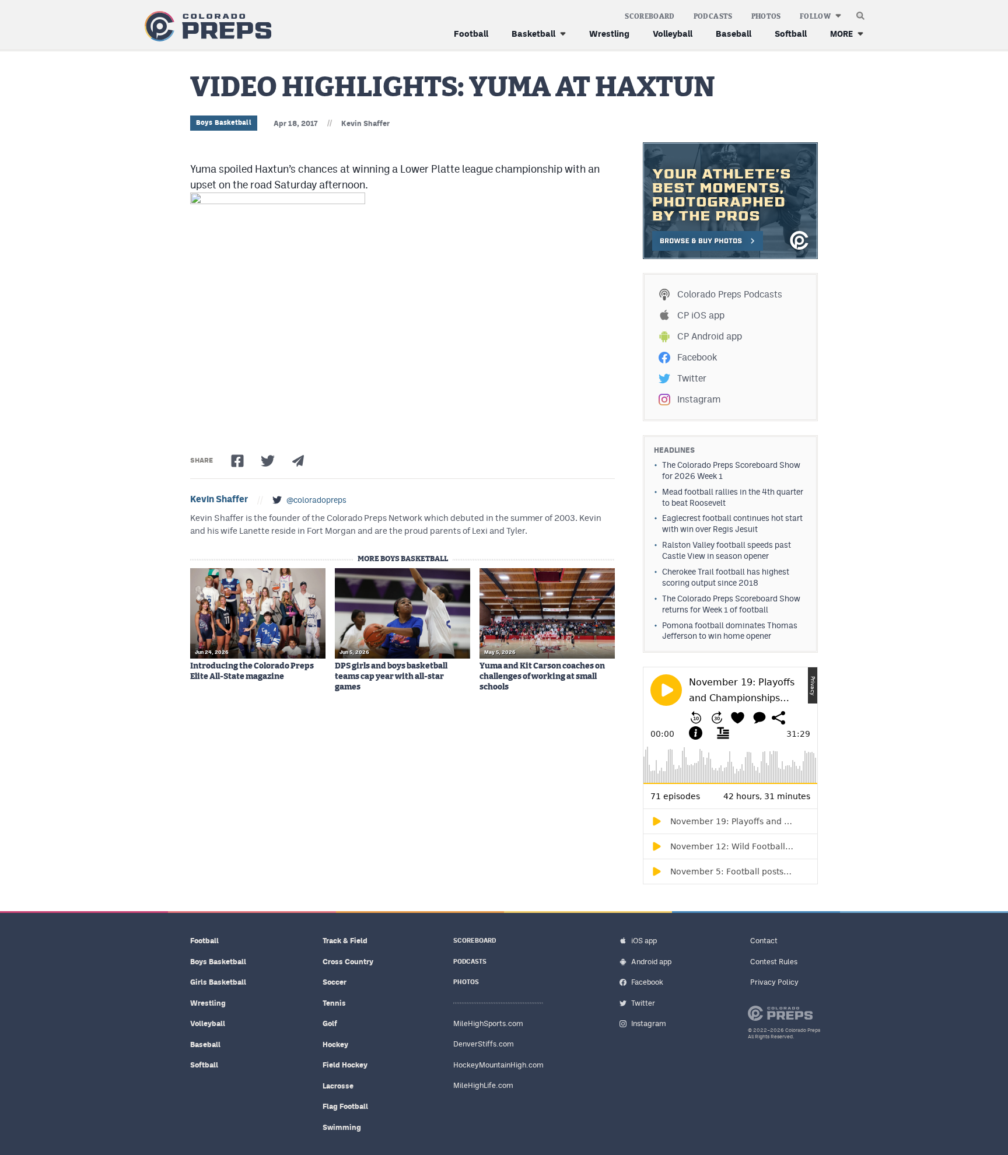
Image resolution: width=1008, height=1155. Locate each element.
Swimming (342, 1127)
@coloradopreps (316, 500)
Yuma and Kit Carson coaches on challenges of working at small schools (542, 676)
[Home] (206, 26)
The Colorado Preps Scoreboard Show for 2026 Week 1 (731, 470)
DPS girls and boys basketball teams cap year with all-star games (391, 676)
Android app (651, 961)
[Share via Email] (298, 461)
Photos (766, 16)
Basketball (533, 33)
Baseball (733, 33)
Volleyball (672, 33)
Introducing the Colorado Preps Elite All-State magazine (252, 671)
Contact (764, 940)
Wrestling (609, 33)
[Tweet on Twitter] (268, 461)
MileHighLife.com (483, 1085)
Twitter (691, 378)
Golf (330, 1023)
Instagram (698, 399)
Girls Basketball (218, 982)
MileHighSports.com (488, 1023)
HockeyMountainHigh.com (498, 1064)
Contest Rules (773, 961)
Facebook (697, 357)
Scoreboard (650, 16)
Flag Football (345, 1106)
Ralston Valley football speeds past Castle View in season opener (726, 550)
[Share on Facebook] (237, 461)
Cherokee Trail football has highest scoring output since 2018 (725, 577)
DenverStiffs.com (483, 1044)
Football (471, 33)
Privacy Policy (774, 982)
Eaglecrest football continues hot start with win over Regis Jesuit (732, 523)
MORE (841, 33)
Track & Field (345, 940)
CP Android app (709, 336)
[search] (860, 13)
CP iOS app (700, 315)
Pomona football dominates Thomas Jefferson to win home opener (729, 631)
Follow (815, 16)
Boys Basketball (223, 122)
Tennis (334, 1003)
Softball (791, 33)
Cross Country (348, 961)
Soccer (334, 982)
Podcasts (713, 16)
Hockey (335, 1044)
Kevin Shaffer (365, 123)
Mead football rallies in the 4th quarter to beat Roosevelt (732, 497)
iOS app (644, 940)
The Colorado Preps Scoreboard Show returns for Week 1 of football (731, 604)
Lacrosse (338, 1086)
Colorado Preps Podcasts (729, 294)
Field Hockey (345, 1064)
